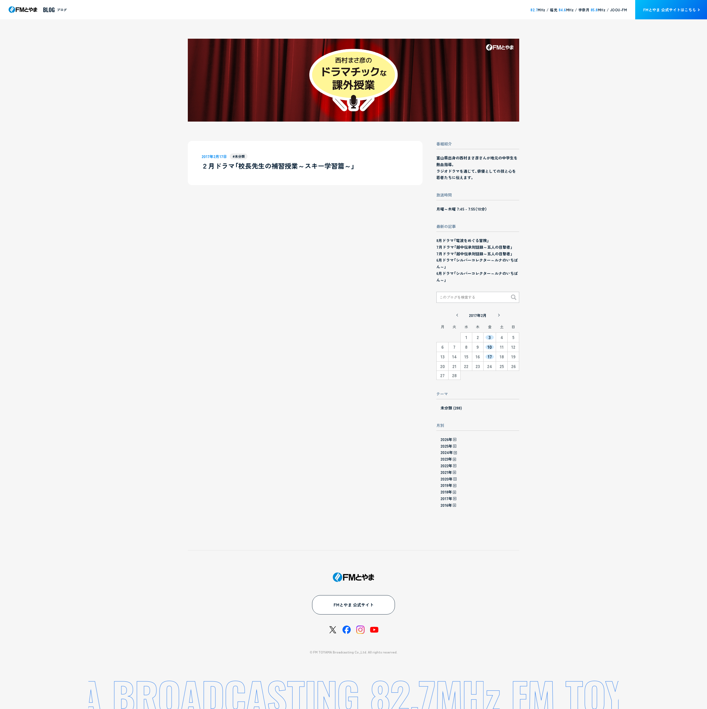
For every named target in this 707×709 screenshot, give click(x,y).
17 (490, 356)
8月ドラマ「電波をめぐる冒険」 (462, 240)
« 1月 (457, 315)
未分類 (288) (451, 408)
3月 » (498, 315)
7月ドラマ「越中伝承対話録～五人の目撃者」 (474, 247)
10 (489, 347)
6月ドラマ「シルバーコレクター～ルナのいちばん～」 (477, 263)
